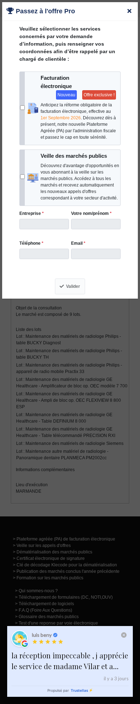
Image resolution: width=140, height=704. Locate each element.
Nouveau (66, 94)
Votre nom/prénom (91, 213)
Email (78, 243)
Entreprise (31, 213)
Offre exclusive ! (99, 94)
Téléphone (31, 243)
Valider (73, 286)
